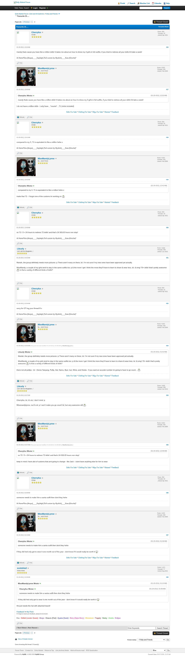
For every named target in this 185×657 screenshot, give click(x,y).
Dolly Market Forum (21, 14)
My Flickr (30, 612)
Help (168, 3)
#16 (167, 47)
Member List (145, 3)
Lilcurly (20, 249)
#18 (167, 137)
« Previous (26, 22)
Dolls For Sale (71, 112)
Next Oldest (21, 628)
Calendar (157, 3)
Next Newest (32, 628)
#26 (167, 492)
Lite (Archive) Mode (62, 650)
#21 (167, 257)
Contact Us (29, 650)
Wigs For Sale (97, 112)
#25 (167, 445)
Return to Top (49, 650)
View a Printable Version (25, 639)
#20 (167, 227)
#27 (167, 535)
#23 (167, 345)
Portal (122, 3)
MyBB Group (39, 654)
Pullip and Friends (51, 14)
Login (35, 8)
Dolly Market (38, 650)
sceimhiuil (22, 568)
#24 (167, 395)
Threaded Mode (163, 26)
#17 (167, 89)
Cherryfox (36, 32)
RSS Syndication (92, 650)
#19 (167, 179)
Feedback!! (21, 612)
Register (42, 8)
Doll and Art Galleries (37, 14)
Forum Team (19, 650)
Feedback (115, 112)
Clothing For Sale (84, 112)
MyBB (24, 654)
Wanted (107, 112)
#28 (167, 577)
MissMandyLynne (46, 68)
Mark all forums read (77, 650)
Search (132, 3)
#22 (167, 303)
